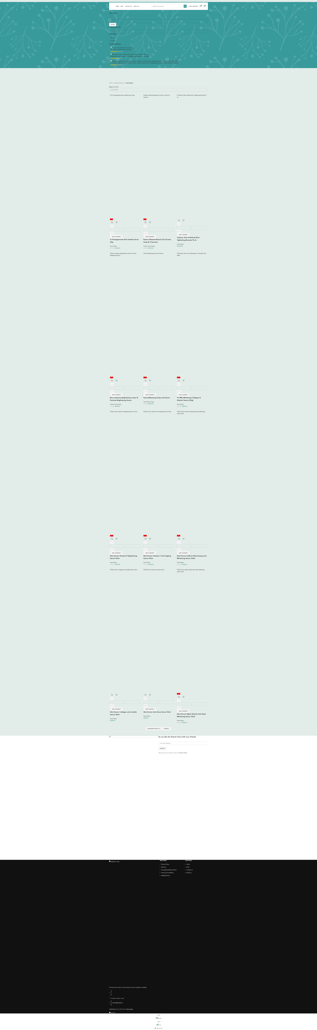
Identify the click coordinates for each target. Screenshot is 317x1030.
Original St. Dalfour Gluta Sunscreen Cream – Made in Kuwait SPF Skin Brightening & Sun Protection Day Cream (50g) (144, 63)
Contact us (189, 870)
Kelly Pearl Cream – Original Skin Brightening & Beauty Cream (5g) (130, 56)
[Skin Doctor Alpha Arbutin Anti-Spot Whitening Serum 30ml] (192, 630)
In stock (113, 40)
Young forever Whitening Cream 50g (121, 49)
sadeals (144, 987)
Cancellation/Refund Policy (169, 870)
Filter (113, 24)
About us (163, 867)
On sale (113, 38)
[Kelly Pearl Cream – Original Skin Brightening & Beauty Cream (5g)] (130, 54)
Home (111, 83)
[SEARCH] (185, 6)
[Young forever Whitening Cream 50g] (122, 47)
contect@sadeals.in (117, 1002)
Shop (187, 867)
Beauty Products (119, 83)
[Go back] (107, 4)
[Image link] (133, 922)
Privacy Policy (183, 753)
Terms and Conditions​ (167, 872)
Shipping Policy (165, 875)
